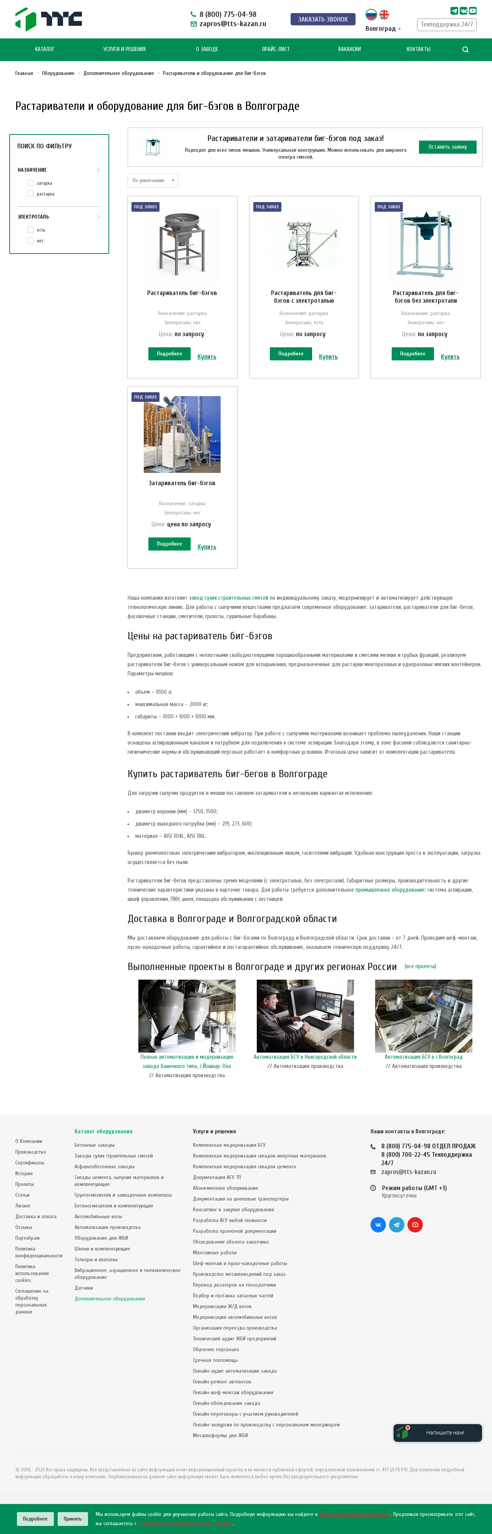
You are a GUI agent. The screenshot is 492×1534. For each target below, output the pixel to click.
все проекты (420, 966)
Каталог (45, 49)
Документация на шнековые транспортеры (241, 1199)
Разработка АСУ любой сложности (230, 1220)
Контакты (418, 49)
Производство (30, 1152)
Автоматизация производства (108, 1227)
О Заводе (207, 49)
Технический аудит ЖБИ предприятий (234, 1338)
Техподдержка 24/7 (447, 24)
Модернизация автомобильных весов (235, 1317)
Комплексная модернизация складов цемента (244, 1166)
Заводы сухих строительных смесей (114, 1156)
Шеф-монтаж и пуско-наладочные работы (240, 1263)
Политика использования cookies (32, 1273)
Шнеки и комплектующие (102, 1248)
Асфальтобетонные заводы (105, 1166)
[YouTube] (415, 1224)
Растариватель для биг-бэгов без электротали (426, 296)
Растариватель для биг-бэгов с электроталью (304, 296)
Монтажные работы (215, 1252)
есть (41, 230)
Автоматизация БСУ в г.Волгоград (424, 1057)
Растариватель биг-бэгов (182, 293)
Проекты (24, 1184)
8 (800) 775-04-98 (227, 14)
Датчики (84, 1288)
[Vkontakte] (463, 11)
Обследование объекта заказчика (231, 1242)
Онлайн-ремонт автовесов (222, 1381)
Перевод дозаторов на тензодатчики (234, 1285)
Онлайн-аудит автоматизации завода (235, 1371)
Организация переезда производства (235, 1328)
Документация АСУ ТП (217, 1177)
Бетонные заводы (95, 1145)
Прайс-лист (276, 49)
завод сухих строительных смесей (228, 598)
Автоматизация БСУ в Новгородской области (305, 1057)
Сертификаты (29, 1162)
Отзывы (23, 1227)
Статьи (22, 1195)
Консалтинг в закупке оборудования (233, 1209)
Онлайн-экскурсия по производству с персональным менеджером (266, 1424)
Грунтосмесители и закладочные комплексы (123, 1195)
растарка (46, 194)
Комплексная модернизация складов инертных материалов (259, 1156)
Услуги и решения (214, 1131)
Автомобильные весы (98, 1216)
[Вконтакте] (378, 1224)
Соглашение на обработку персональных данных (31, 1301)
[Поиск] (465, 49)
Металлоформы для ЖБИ (220, 1435)
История (24, 1173)
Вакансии (349, 49)
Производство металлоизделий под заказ (239, 1274)
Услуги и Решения (124, 49)
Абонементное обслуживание (225, 1188)
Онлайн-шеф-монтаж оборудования (233, 1392)
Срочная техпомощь (215, 1360)
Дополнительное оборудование (110, 1298)
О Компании (28, 1141)
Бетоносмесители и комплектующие (114, 1205)
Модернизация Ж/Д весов (222, 1306)
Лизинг (23, 1205)
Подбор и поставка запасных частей (233, 1295)
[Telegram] (454, 11)
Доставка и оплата (36, 1216)
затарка (44, 183)
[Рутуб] (473, 11)
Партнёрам (27, 1238)
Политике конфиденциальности (355, 1514)
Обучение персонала (216, 1349)
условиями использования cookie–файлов (185, 1523)
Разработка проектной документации (234, 1231)
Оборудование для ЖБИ (101, 1238)
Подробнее (169, 353)
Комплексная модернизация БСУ (229, 1145)
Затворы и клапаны (96, 1259)
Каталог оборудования (104, 1131)
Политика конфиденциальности (39, 1252)
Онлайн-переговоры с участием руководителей (245, 1414)
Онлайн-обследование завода (226, 1403)
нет (40, 241)
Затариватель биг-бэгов (182, 483)
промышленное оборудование (390, 890)
